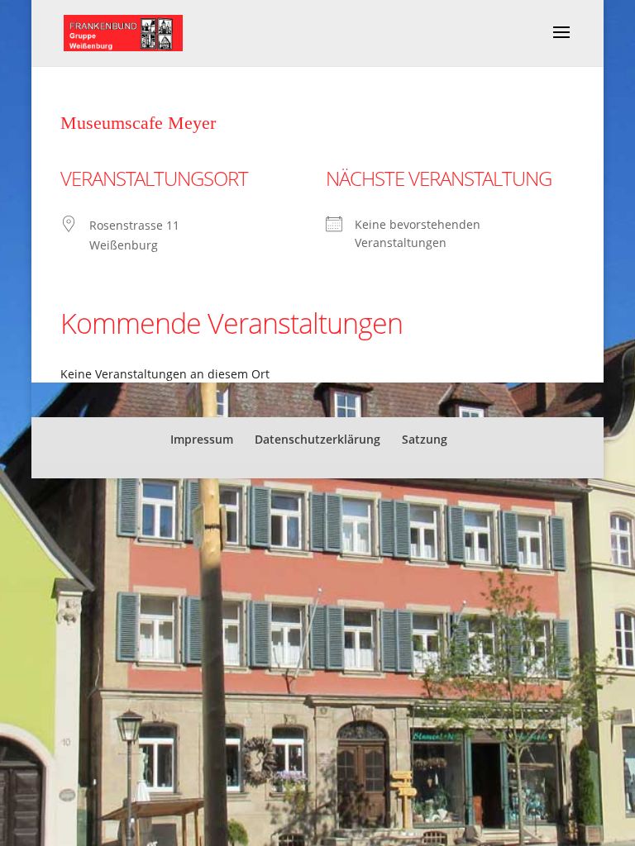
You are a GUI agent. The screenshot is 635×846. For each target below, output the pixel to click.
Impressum (201, 439)
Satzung (424, 439)
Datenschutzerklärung (317, 439)
